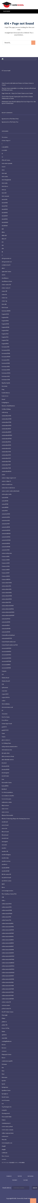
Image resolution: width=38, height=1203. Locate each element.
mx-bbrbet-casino (6, 880)
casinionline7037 (6, 464)
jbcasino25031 (5, 766)
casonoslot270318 (6, 661)
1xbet (3, 170)
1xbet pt (4, 189)
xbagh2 (4, 1146)
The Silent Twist (14, 118)
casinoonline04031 (7, 582)
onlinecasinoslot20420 (8, 933)
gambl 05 (4, 726)
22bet (3, 232)
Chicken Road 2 (6, 681)
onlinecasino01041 (6, 903)
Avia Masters (5, 278)
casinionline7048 (6, 468)
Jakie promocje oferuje (8, 756)
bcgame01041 (5, 314)
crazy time (4, 690)
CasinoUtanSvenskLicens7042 (10, 645)
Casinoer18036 (6, 569)
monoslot (4, 844)
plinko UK (4, 1025)
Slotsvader (4, 1077)
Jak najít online (6, 753)
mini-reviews (5, 812)
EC (2, 710)
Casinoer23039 (6, 576)
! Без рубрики (5, 137)
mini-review (5, 808)
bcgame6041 (5, 337)
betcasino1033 (5, 346)
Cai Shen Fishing (6, 409)
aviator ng (4, 301)
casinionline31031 (6, 445)
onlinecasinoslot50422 (8, 985)
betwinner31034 (6, 373)
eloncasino (5, 713)
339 (3, 248)
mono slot (4, 828)
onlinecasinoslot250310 (8, 956)
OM (3, 897)
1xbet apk (4, 173)
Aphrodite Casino (6, 271)
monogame (5, 841)
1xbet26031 (5, 212)
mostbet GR (5, 851)
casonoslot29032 (6, 668)
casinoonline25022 (7, 595)
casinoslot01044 (6, 618)
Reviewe (4, 1048)
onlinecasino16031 (6, 907)
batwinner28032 (6, 310)
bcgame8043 (5, 343)
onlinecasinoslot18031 (7, 923)
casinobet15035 (6, 520)
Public (3, 1031)
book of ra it (5, 396)
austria (3, 274)
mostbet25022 (5, 871)
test (3, 1103)
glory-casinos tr (6, 740)
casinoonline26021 (7, 599)
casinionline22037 (6, 432)
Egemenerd (5, 118)
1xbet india (4, 183)
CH (3, 674)
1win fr (3, 166)
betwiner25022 (6, 363)
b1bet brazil (5, 307)
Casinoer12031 (5, 556)
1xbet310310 (5, 222)
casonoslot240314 (6, 651)
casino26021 (5, 500)
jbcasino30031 (5, 769)
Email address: (7, 1187)
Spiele (3, 1084)
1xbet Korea (5, 186)
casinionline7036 (6, 461)
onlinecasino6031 (6, 917)
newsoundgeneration (7, 890)
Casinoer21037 (5, 573)
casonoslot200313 (6, 648)
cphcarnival (5, 687)
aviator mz (4, 297)
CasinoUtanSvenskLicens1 (9, 641)
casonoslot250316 (6, 658)
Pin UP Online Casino (7, 1012)
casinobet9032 (5, 550)
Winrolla (4, 1139)
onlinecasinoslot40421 (8, 982)
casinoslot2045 (6, 625)
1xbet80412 (5, 225)
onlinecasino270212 (7, 913)
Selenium (4, 1064)
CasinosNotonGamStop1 (8, 635)
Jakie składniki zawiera (8, 759)
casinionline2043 (6, 428)
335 (3, 245)
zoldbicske (4, 1152)
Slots (3, 1070)
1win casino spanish (7, 163)
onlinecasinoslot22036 (8, 943)
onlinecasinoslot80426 (8, 998)
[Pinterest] (31, 15)
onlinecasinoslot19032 (8, 926)
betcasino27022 (6, 353)
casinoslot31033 (6, 632)
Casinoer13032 (6, 559)
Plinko (3, 1018)
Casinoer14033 (6, 563)
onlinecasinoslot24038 (8, 949)
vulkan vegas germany (8, 1133)
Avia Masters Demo (7, 281)
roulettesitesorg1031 (7, 1061)
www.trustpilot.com (7, 1143)
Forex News (5, 720)
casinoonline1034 (6, 586)
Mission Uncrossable (7, 815)
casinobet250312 (6, 540)
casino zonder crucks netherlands (10, 491)
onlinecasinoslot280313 (8, 962)
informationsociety (7, 749)
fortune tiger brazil (7, 723)
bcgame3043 (5, 330)
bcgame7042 (5, 340)
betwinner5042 (6, 379)
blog (3, 389)
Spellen (4, 1080)
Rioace (3, 1057)
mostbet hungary (6, 854)
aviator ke (4, 294)
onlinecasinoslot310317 (8, 975)
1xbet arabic (5, 176)
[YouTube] (34, 15)
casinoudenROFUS (7, 638)
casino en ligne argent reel (9, 478)
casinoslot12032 (6, 622)
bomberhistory (6, 392)
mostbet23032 (5, 867)
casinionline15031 (6, 415)
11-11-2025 (4, 150)
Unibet (3, 1120)
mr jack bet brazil (6, 877)
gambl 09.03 (5, 730)
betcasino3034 (5, 360)
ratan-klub (4, 1038)
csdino (3, 700)
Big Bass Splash (6, 383)
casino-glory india (6, 494)
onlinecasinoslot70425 (8, 995)
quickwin (4, 1034)
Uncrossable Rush (6, 1116)
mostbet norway (6, 861)
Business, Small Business (8, 405)
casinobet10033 (6, 514)
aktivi (3, 268)
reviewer (4, 1051)
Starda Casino (5, 1097)
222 (3, 229)
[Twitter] (25, 15)
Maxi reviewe (5, 805)
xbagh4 (4, 1149)
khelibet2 (4, 789)
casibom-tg (5, 412)
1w (2, 157)
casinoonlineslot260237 (8, 615)
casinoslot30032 (6, 628)
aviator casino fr (6, 288)
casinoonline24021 (7, 592)
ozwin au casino (6, 1005)
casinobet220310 (6, 533)
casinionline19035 (6, 425)
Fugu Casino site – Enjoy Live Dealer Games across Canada (17, 93)
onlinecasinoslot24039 (8, 953)
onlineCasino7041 (6, 920)
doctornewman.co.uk (7, 707)
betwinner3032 (6, 369)
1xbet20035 (5, 209)
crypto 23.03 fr (6, 697)
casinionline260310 (7, 435)
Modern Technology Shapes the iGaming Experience (16, 818)
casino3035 (5, 510)
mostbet (4, 848)
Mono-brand (5, 831)
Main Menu (6, 11)
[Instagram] (28, 15)
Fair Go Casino (6, 717)
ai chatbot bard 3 (6, 265)
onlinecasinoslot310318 (8, 979)
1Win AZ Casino (6, 160)
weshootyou (5, 1136)
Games (3, 736)
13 (2, 153)
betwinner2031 (6, 366)
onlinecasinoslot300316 (8, 972)
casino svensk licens (7, 484)
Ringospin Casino (6, 1054)
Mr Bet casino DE (6, 874)
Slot (3, 1067)
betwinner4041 (6, 376)
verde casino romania (7, 1129)
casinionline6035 (6, 455)
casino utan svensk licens (8, 487)
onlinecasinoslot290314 (8, 966)
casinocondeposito (7, 553)
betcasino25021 (6, 350)
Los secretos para (6, 799)
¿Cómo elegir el (6, 140)
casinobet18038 (6, 527)
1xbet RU (4, 193)
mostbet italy (5, 858)
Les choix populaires (7, 792)
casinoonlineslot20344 (8, 609)
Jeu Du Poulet (5, 776)
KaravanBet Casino (7, 782)
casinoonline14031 (6, 589)
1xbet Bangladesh (6, 179)
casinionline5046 (6, 451)
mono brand (5, 825)
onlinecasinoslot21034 (8, 936)
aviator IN (4, 291)
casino (3, 474)
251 (2, 242)
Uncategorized (6, 1113)
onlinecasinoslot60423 (8, 989)
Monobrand (5, 835)
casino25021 (5, 497)
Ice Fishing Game (6, 743)
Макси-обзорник (5, 1156)
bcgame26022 (5, 327)
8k (2, 251)
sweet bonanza (5, 1100)
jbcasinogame (5, 772)
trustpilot (4, 1110)
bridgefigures (5, 402)
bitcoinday (4, 386)
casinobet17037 (6, 523)
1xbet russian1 (5, 196)
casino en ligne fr (6, 481)
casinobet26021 (6, 543)
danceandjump (6, 704)
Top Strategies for (6, 1106)
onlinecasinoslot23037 (8, 946)
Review (4, 1044)
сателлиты (4, 1159)
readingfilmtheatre (7, 1041)
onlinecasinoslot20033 (8, 930)
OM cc (3, 900)
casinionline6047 (6, 458)
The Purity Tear (14, 122)
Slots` (3, 1074)
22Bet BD (4, 235)
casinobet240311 (6, 537)
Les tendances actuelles (8, 795)
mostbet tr (4, 864)
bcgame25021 (5, 324)
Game (3, 733)
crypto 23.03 (5, 694)
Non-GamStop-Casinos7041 (9, 894)
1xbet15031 (4, 199)
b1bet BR (4, 304)
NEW (3, 884)
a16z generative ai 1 (7, 261)
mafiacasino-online (7, 802)
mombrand (5, 821)
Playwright (4, 1015)
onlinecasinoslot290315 (8, 969)
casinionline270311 (7, 438)
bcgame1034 (5, 317)
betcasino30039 (6, 356)
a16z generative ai (6, 258)
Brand (3, 399)
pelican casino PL (6, 1008)
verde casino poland (7, 1126)
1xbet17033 (4, 206)
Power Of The (5, 1028)
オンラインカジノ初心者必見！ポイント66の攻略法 (13, 1162)
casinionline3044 (6, 442)
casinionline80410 (6, 471)
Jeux (3, 779)
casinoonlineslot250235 (8, 612)
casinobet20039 (6, 530)
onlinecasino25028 (7, 910)
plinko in (4, 1021)
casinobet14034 (6, 517)
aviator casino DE (6, 284)
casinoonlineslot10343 (8, 605)
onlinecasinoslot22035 (8, 939)
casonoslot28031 (6, 664)
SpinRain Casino (6, 1090)
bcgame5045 (5, 333)
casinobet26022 (6, 546)
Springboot (5, 1093)
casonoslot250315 (6, 654)
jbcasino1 (4, 763)
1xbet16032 (5, 202)
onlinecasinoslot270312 (8, 959)
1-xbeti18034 (5, 147)
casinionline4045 (6, 448)
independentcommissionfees (9, 746)
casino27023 (5, 504)
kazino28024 (5, 785)
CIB (3, 684)
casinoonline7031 (6, 602)
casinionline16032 (6, 419)
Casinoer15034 (6, 566)
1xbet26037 (5, 215)
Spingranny (5, 1087)
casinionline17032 (6, 422)
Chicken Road (5, 677)
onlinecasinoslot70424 (8, 992)
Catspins (4, 671)
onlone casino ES (6, 1002)
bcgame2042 (5, 320)
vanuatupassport (6, 1123)
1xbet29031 (5, 219)
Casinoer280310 (6, 579)
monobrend (5, 838)
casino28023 (5, 507)
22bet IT (4, 238)
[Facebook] (23, 15)
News (3, 887)
